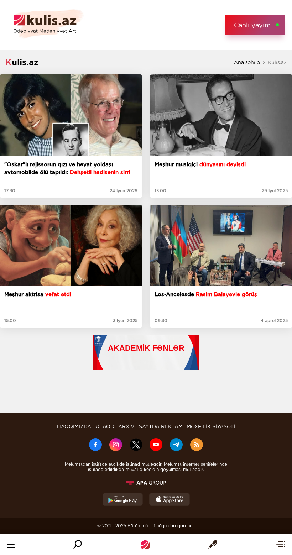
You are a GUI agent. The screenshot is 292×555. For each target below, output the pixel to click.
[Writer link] (212, 544)
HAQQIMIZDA (74, 426)
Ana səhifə (247, 62)
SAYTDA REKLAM (161, 426)
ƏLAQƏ (104, 426)
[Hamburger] (11, 544)
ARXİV (126, 426)
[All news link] (280, 544)
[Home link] (145, 544)
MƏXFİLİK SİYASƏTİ (211, 426)
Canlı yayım (252, 25)
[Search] (77, 544)
